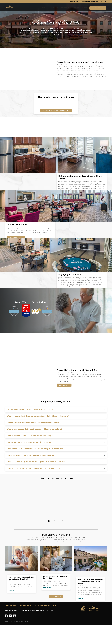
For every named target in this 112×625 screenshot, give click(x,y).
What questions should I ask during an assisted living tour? (31, 436)
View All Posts (55, 596)
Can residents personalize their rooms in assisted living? (30, 409)
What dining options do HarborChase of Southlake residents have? (34, 429)
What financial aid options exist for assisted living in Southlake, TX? (35, 449)
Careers (73, 5)
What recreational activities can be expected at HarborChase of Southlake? (38, 416)
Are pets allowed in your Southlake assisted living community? (33, 423)
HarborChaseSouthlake (57, 521)
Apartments (76, 8)
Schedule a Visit (97, 8)
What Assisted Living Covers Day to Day (55, 577)
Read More (12, 590)
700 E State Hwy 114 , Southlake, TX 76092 (91, 1)
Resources (81, 5)
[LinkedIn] (14, 615)
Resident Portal (101, 5)
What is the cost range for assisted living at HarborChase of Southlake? (36, 462)
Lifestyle (44, 8)
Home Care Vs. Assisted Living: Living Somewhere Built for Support (21, 579)
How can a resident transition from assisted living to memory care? (34, 468)
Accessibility (51, 610)
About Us (8, 610)
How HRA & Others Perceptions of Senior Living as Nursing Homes (90, 581)
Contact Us (90, 5)
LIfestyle (8, 605)
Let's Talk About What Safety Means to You (55, 110)
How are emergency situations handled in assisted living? (31, 455)
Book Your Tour (63, 385)
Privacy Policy (40, 610)
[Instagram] (10, 615)
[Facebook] (6, 615)
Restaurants (28, 605)
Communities (16, 610)
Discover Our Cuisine (15, 237)
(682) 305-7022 (74, 1)
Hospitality (55, 8)
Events (84, 8)
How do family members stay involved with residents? (29, 442)
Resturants (65, 8)
